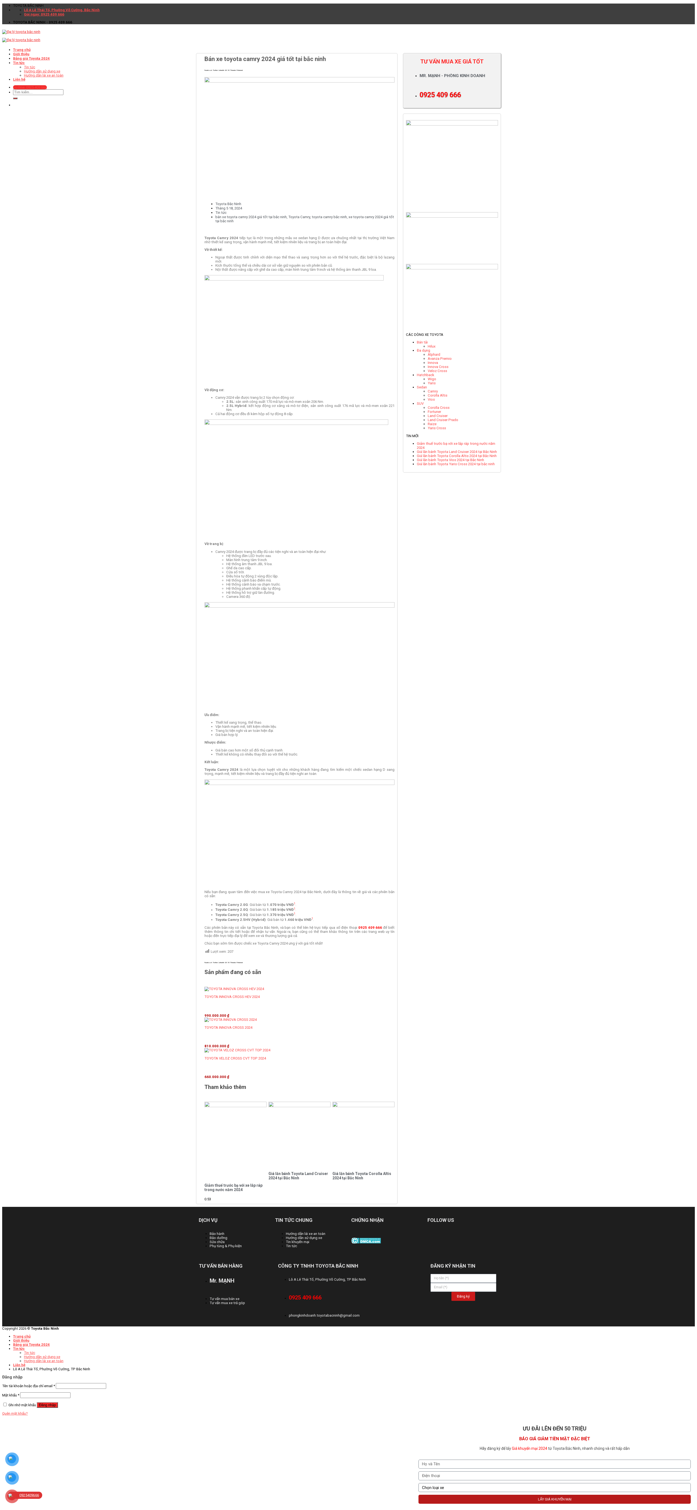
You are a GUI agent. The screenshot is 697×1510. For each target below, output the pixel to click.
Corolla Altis (437, 395)
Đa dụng (423, 350)
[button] (208, 70)
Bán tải (422, 342)
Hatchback (425, 375)
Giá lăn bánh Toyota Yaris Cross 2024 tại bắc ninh (456, 464)
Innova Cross (438, 367)
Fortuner (434, 412)
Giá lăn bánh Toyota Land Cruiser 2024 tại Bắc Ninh (298, 1175)
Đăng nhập (47, 1405)
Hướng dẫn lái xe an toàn (43, 1361)
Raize (432, 424)
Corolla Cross (439, 408)
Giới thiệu (21, 1340)
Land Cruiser (438, 416)
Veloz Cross (437, 371)
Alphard (434, 354)
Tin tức (221, 213)
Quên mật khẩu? (15, 1413)
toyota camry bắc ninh (329, 217)
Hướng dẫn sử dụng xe (42, 1357)
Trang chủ (21, 50)
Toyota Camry (299, 217)
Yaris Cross (437, 428)
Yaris (432, 383)
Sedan (422, 387)
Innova (433, 363)
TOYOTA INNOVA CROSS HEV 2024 (232, 997)
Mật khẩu (10, 1395)
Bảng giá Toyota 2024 (31, 1344)
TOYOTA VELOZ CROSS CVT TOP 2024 (235, 1058)
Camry (433, 391)
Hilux (432, 346)
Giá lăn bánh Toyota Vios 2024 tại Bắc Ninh (450, 460)
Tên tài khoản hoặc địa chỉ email (28, 1386)
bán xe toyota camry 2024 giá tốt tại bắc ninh (251, 217)
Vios (431, 399)
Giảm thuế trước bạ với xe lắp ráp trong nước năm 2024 (233, 1187)
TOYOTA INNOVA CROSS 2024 (228, 1027)
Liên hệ (19, 1365)
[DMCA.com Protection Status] (366, 1242)
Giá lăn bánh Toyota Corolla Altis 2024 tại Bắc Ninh (361, 1175)
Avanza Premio (440, 359)
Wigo (432, 379)
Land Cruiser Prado (443, 420)
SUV (420, 403)
